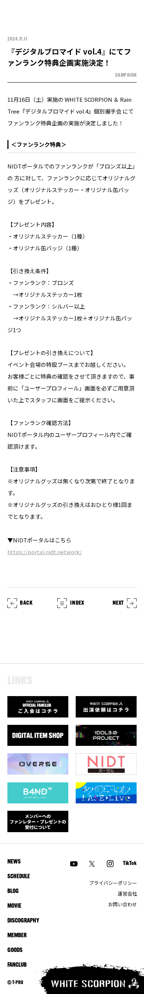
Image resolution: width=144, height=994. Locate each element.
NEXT (118, 603)
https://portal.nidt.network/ (44, 552)
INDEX (77, 603)
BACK (26, 603)
